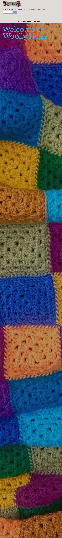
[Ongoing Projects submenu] (21, 9)
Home (3, 9)
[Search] (15, 12)
